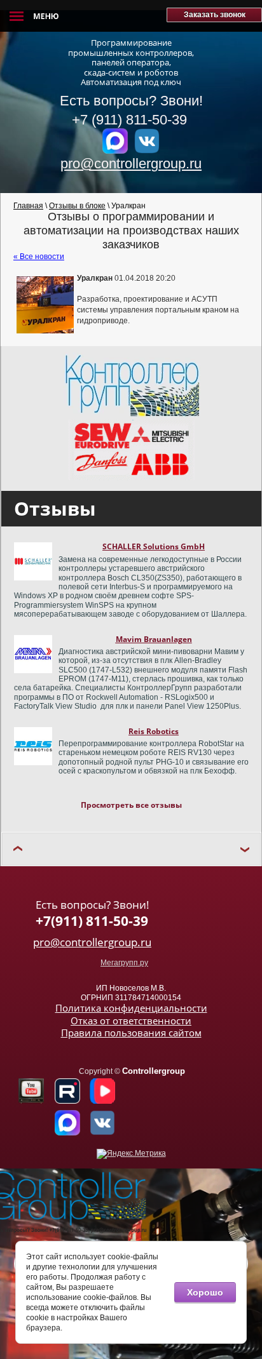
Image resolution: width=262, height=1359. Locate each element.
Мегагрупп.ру (124, 962)
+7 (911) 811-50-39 (131, 120)
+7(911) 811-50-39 (92, 921)
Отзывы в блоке (77, 205)
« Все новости (38, 256)
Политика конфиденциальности (131, 1007)
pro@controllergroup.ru (131, 163)
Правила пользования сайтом (131, 1032)
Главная (28, 205)
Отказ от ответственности (131, 1020)
